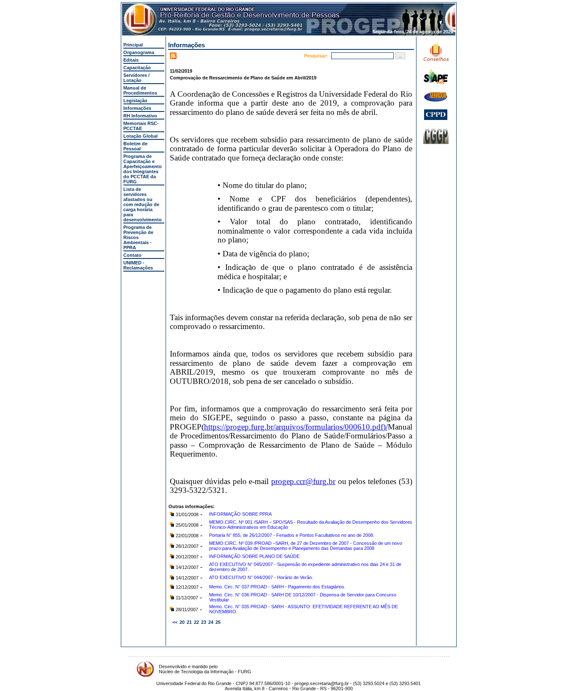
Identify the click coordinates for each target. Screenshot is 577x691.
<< (174, 622)
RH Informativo (140, 115)
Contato (132, 255)
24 (210, 622)
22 (196, 622)
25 (217, 622)
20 (182, 622)
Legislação (135, 100)
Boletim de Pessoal (135, 146)
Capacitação (137, 67)
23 (203, 622)
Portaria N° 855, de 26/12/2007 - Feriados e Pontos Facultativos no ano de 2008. (291, 535)
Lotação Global (140, 136)
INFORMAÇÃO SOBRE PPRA (240, 514)
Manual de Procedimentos (140, 90)
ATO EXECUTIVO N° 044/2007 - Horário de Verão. (261, 577)
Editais (131, 60)
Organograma (138, 52)
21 (189, 622)
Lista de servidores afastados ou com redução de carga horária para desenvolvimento (142, 204)
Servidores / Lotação (136, 78)
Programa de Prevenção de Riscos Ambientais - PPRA (138, 237)
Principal (133, 44)
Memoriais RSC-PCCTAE (141, 126)
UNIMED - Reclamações (138, 265)
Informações (137, 108)
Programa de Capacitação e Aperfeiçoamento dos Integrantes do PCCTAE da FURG (142, 169)
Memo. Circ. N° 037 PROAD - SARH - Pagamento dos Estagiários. (277, 586)
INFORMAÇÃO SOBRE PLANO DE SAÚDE (254, 556)
